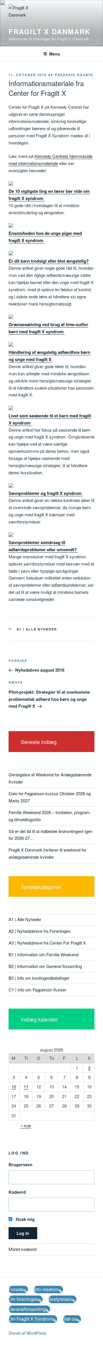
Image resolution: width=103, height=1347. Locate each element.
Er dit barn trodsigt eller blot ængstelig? (49, 261)
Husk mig (25, 1219)
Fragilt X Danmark (49, 31)
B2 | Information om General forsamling (45, 966)
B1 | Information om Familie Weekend (43, 954)
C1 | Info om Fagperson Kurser (37, 990)
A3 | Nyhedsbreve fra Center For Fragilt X (47, 943)
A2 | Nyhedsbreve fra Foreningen (39, 931)
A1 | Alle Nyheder (37, 629)
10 (13, 1087)
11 (26, 1087)
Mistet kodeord (22, 1249)
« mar (25, 1125)
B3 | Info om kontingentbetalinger (39, 978)
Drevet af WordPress (27, 1333)
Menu (54, 54)
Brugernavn (20, 1164)
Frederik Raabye (74, 75)
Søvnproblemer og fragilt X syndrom (46, 493)
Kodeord (17, 1192)
